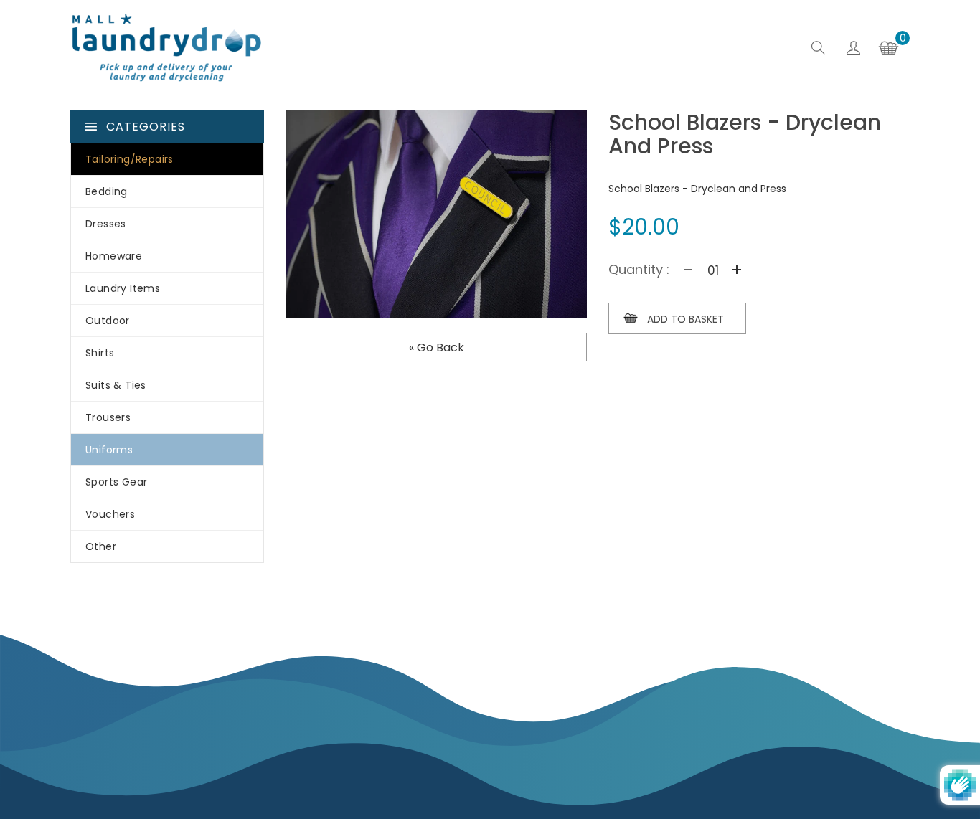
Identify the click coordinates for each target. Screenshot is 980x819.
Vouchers (110, 514)
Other (100, 546)
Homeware (113, 256)
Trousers (108, 417)
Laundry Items (122, 288)
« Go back (436, 347)
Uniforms (109, 449)
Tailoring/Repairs (129, 159)
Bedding (106, 191)
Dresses (105, 224)
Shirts (99, 353)
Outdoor (107, 320)
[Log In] (853, 50)
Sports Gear (116, 482)
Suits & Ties (115, 385)
